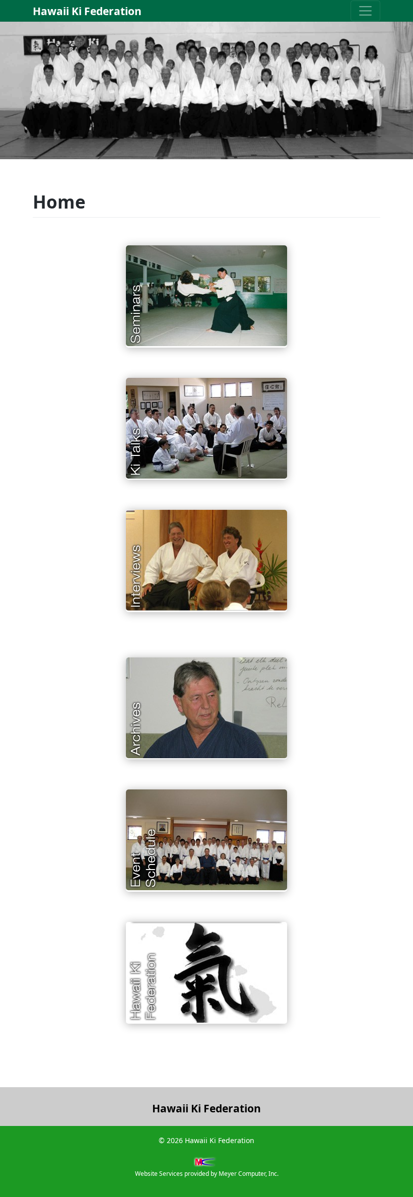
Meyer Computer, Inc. (249, 1173)
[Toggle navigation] (365, 11)
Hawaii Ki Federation (87, 11)
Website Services (159, 1173)
